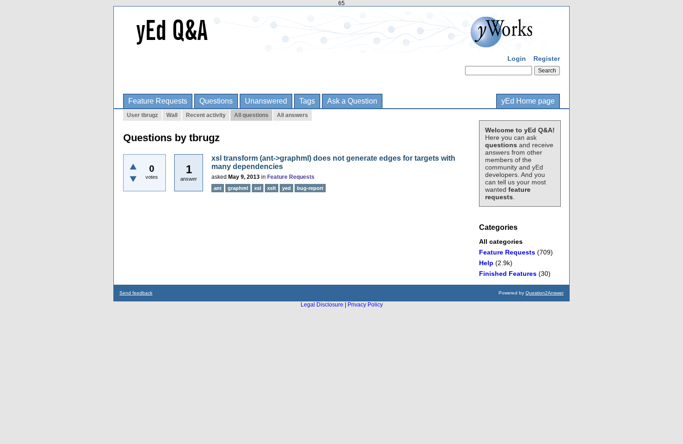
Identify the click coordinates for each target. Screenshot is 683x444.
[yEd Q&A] (334, 46)
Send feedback (135, 292)
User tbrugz (142, 115)
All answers (292, 115)
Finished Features (508, 273)
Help (486, 263)
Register (546, 58)
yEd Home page (528, 101)
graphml (238, 188)
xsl (257, 188)
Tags (307, 101)
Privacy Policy (365, 304)
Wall (171, 115)
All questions (251, 115)
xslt (271, 188)
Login (516, 58)
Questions (216, 101)
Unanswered (266, 101)
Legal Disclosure (322, 304)
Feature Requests (157, 101)
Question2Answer (544, 292)
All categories (501, 241)
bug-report (310, 188)
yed (286, 188)
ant (218, 188)
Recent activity (206, 115)
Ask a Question (352, 101)
